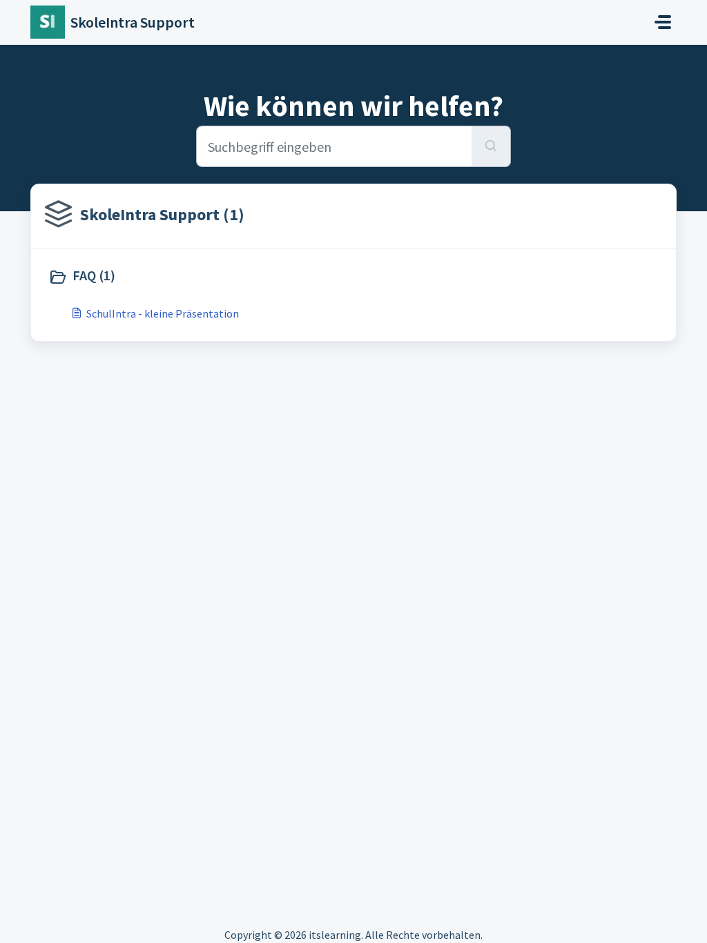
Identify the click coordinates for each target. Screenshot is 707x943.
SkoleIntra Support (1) (162, 214)
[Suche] (491, 146)
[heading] (198, 277)
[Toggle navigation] (663, 22)
